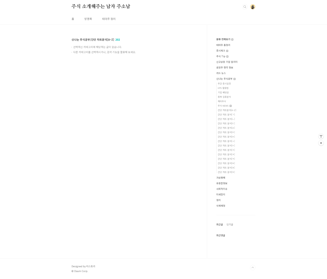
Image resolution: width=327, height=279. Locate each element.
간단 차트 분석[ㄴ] (226, 119)
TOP (252, 267)
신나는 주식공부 (224, 78)
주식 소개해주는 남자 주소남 (101, 6)
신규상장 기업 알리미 (227, 61)
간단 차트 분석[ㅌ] (226, 163)
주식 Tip (221, 56)
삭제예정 (220, 205)
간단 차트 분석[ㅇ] (226, 145)
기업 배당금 (223, 92)
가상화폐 (220, 177)
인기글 (230, 224)
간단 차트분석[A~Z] (227, 110)
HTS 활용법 (223, 88)
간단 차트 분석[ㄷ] (226, 123)
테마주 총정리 (223, 45)
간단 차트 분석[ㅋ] (226, 158)
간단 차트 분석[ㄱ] (226, 114)
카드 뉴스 (221, 73)
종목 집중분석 (224, 96)
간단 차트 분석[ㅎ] (226, 172)
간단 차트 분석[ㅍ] (226, 167)
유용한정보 (221, 183)
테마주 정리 (109, 19)
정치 (218, 200)
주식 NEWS (223, 105)
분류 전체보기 (223, 39)
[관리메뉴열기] (321, 136)
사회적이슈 (221, 188)
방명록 (88, 19)
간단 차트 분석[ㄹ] (226, 127)
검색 (244, 6)
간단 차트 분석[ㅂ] (226, 136)
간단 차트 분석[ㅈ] (226, 150)
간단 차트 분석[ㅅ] (226, 141)
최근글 (219, 224)
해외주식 (222, 101)
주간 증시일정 (224, 83)
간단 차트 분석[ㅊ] (226, 154)
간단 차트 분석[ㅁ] (226, 132)
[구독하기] (321, 143)
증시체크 (221, 50)
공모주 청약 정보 (224, 67)
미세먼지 (220, 194)
